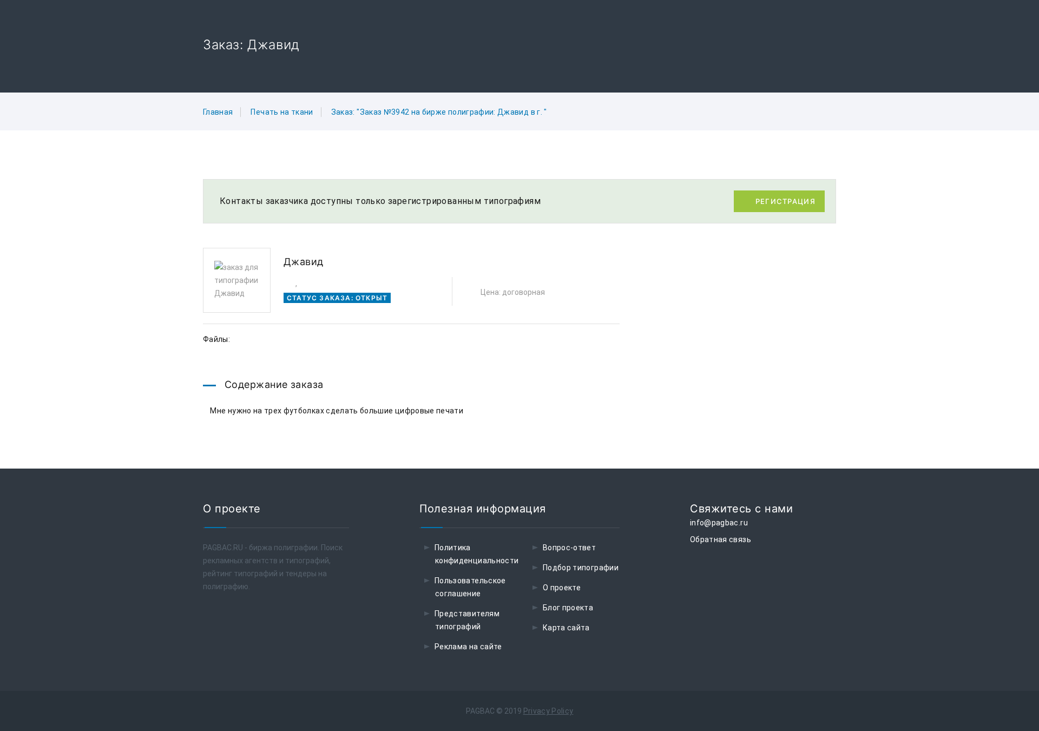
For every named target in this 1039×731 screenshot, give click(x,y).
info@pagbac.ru (719, 522)
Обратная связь (720, 539)
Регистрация (785, 201)
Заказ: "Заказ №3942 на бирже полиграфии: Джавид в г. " (439, 112)
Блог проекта (568, 607)
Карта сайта (566, 627)
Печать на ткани (282, 112)
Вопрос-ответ (569, 547)
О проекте (562, 587)
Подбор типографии (581, 567)
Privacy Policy (548, 711)
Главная (218, 112)
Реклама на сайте (468, 646)
